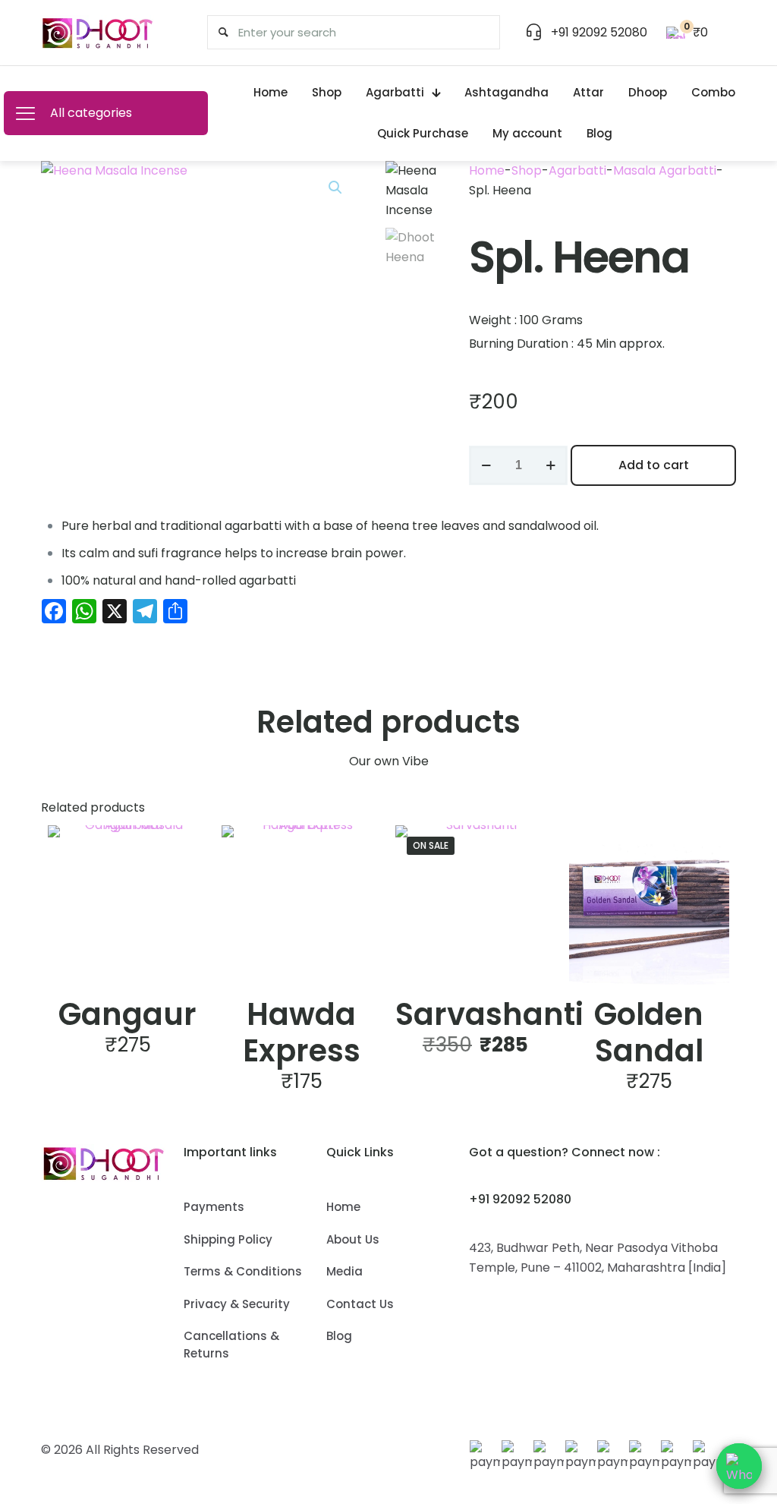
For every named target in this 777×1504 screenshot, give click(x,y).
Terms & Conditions (243, 1271)
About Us (352, 1239)
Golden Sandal (648, 1032)
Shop (526, 170)
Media (344, 1271)
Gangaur (127, 1014)
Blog (339, 1336)
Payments (214, 1207)
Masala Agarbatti (664, 170)
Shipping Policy (228, 1239)
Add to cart (653, 465)
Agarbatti (577, 170)
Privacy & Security (237, 1304)
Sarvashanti (489, 1014)
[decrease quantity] (486, 465)
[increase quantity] (550, 465)
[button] (336, 187)
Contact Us (360, 1304)
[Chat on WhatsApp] (739, 1466)
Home (487, 170)
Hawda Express (301, 1032)
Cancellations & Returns (231, 1344)
